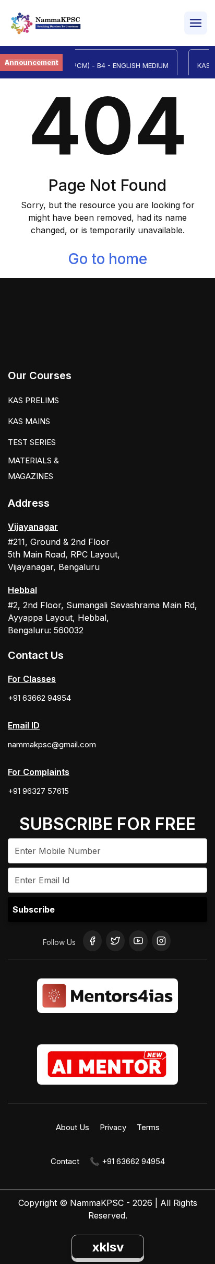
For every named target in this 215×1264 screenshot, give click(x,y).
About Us (72, 1127)
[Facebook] (92, 940)
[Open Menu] (195, 23)
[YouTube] (138, 940)
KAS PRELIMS (33, 400)
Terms (148, 1127)
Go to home (107, 259)
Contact (65, 1161)
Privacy (113, 1127)
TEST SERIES (32, 442)
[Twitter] (115, 940)
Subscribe (34, 909)
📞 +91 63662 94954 (127, 1161)
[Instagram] (161, 940)
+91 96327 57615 (38, 791)
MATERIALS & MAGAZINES (33, 468)
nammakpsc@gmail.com (52, 744)
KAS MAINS (29, 421)
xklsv (108, 1247)
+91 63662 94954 (39, 698)
